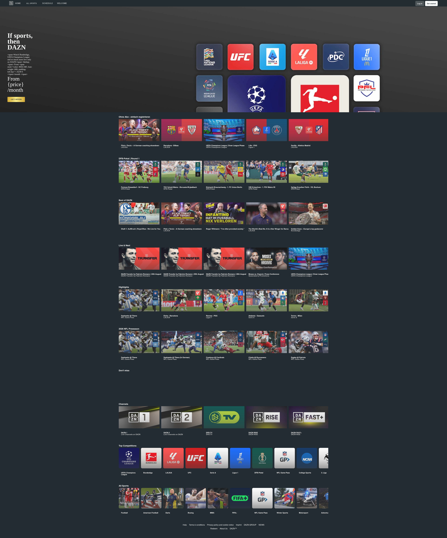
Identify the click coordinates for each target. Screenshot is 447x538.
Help (185, 524)
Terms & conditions (197, 524)
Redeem (213, 528)
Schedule (47, 3)
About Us (223, 528)
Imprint (239, 524)
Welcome (62, 3)
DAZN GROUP (250, 524)
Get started (431, 3)
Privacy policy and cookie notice (220, 524)
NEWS (261, 524)
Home (18, 3)
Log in (419, 3)
